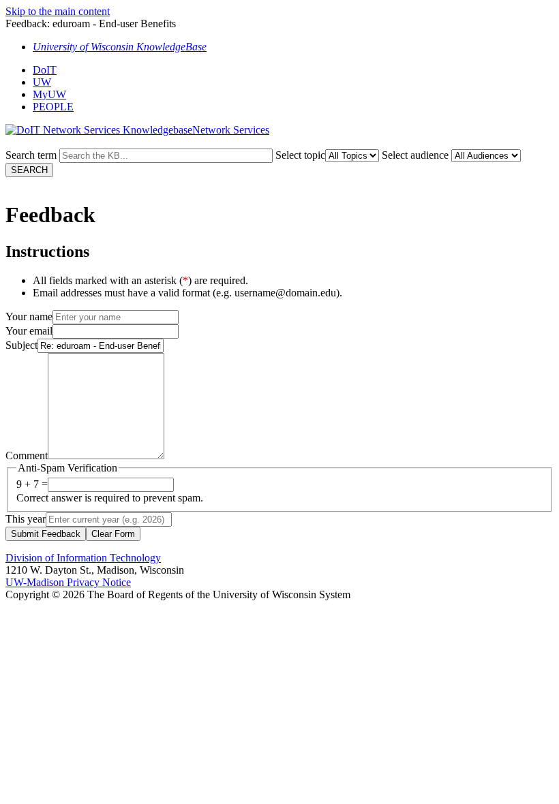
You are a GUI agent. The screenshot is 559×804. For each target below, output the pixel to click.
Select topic (300, 155)
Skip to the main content (57, 11)
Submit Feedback (45, 534)
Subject (21, 345)
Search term (31, 155)
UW (42, 82)
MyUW (49, 94)
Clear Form (113, 534)
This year (25, 519)
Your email (28, 331)
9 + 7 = (32, 484)
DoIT (45, 70)
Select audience (415, 155)
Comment (26, 455)
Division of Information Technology (83, 557)
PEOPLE (53, 106)
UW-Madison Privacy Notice (68, 582)
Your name (28, 316)
